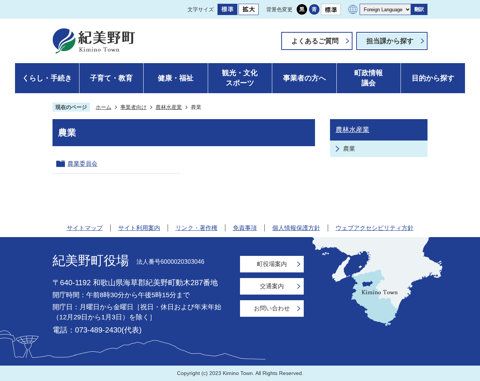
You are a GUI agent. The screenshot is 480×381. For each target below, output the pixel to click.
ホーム (103, 107)
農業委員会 (83, 163)
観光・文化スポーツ (240, 78)
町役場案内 (272, 264)
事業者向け (133, 107)
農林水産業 (169, 107)
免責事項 (245, 228)
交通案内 (272, 286)
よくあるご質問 (315, 41)
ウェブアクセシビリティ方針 (375, 228)
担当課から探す (390, 41)
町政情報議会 (368, 78)
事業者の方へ (304, 78)
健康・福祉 (176, 78)
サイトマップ (85, 228)
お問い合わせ (272, 308)
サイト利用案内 (139, 228)
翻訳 (419, 9)
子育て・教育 (111, 78)
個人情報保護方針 (296, 228)
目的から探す (433, 78)
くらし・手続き (47, 78)
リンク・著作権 (197, 228)
